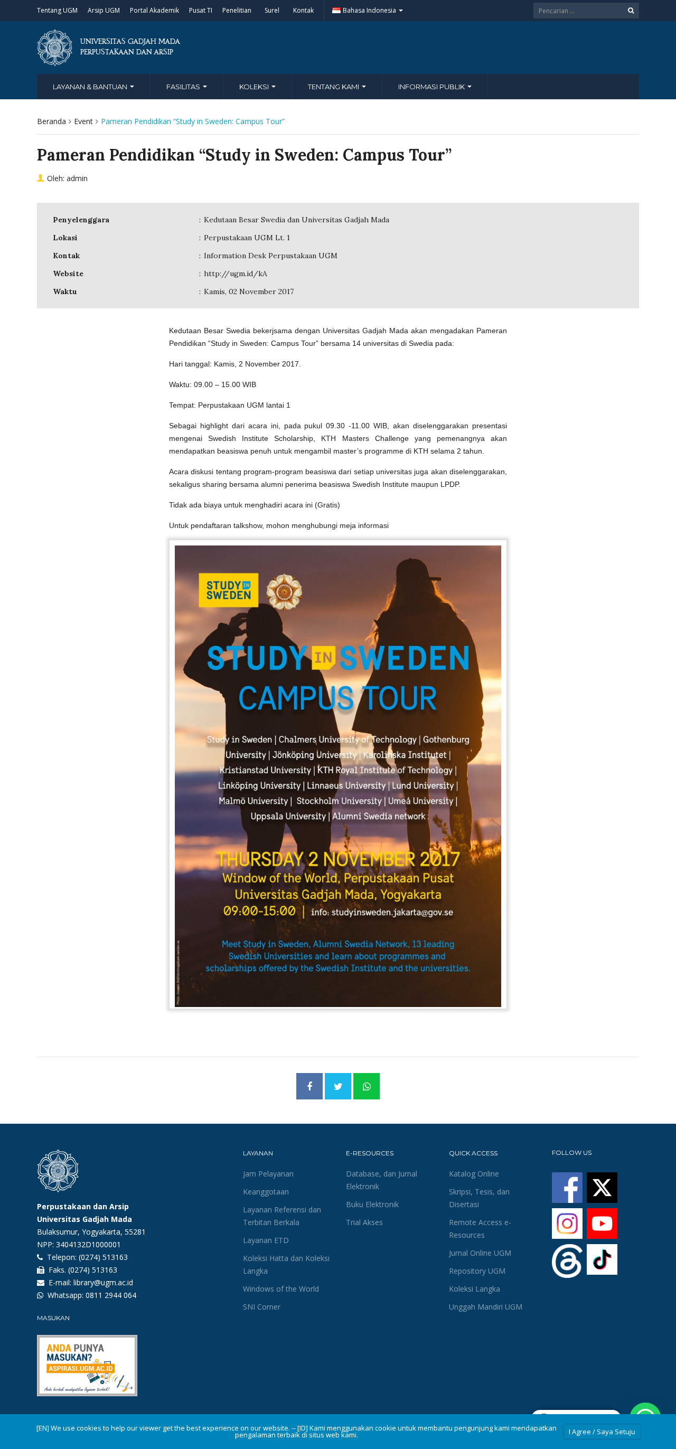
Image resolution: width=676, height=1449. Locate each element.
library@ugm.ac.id (103, 1282)
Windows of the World (281, 1289)
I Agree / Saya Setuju (602, 1431)
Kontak (303, 10)
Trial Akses (364, 1222)
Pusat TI (200, 10)
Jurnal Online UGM (480, 1253)
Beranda (51, 121)
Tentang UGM (57, 10)
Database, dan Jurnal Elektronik (381, 1180)
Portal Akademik (154, 10)
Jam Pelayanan (268, 1174)
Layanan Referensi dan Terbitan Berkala (282, 1216)
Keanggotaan (266, 1192)
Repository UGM (477, 1271)
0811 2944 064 (111, 1295)
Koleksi (254, 86)
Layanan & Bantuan (91, 86)
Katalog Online (474, 1174)
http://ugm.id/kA (235, 273)
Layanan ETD (266, 1240)
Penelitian (236, 10)
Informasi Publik (432, 86)
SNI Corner (261, 1307)
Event (83, 121)
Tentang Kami (334, 86)
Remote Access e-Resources (480, 1228)
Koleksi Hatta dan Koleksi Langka (286, 1264)
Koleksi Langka (474, 1289)
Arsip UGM (104, 10)
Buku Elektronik (372, 1204)
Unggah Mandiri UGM (485, 1307)
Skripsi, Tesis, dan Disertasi (479, 1198)
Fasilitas (184, 86)
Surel (272, 10)
